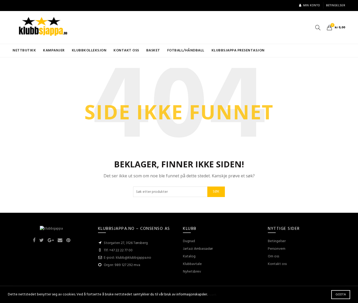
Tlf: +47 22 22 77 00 (118, 250)
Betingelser (335, 5)
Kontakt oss (126, 50)
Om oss (273, 256)
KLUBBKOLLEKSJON (89, 50)
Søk (216, 192)
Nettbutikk (24, 50)
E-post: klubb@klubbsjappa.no (127, 258)
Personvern (276, 249)
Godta (340, 294)
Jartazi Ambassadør (198, 249)
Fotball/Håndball (185, 50)
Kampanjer (54, 50)
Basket (153, 50)
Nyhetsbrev (192, 272)
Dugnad (189, 241)
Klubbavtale (192, 264)
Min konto (311, 5)
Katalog (189, 256)
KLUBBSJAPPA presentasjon (238, 50)
